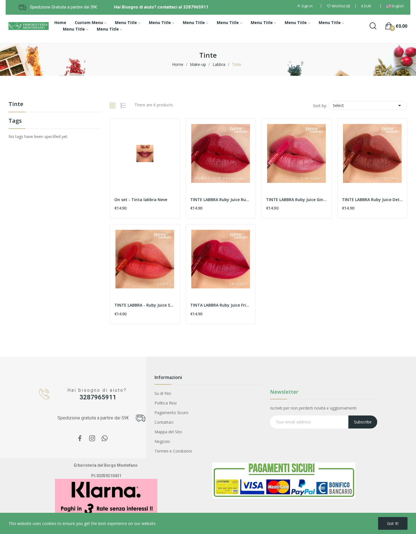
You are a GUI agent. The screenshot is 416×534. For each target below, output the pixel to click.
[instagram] (92, 438)
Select (368, 105)
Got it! (392, 523)
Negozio (162, 441)
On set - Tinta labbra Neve (140, 199)
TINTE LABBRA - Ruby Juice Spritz (144, 305)
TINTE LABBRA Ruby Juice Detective (372, 199)
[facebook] (79, 438)
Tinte (15, 104)
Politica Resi (166, 403)
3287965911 (98, 397)
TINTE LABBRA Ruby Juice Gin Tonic (296, 199)
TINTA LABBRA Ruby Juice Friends (220, 305)
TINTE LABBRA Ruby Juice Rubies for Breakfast (220, 199)
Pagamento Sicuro (171, 412)
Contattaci (164, 422)
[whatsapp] (104, 438)
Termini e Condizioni (173, 451)
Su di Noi (163, 393)
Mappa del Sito (168, 431)
